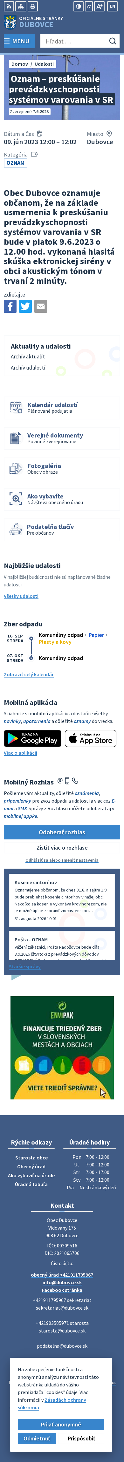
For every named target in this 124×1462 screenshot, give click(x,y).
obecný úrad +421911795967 (62, 1275)
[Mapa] (20, 6)
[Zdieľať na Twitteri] (25, 306)
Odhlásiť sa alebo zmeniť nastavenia (62, 860)
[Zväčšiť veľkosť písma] (99, 6)
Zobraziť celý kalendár (29, 674)
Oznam (15, 162)
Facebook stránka (62, 1290)
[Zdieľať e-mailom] (40, 306)
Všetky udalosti (21, 596)
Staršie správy (25, 966)
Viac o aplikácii (20, 753)
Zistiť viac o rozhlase (62, 847)
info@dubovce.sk (62, 1282)
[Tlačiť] (33, 6)
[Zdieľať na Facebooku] (10, 306)
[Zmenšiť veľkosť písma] (89, 6)
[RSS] (9, 6)
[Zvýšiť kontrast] (78, 6)
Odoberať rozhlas (62, 832)
